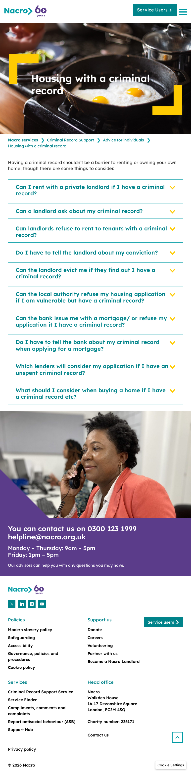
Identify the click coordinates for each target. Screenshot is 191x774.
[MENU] (184, 12)
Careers (95, 637)
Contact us (98, 734)
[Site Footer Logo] (26, 590)
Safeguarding (21, 637)
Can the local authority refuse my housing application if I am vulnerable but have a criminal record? (90, 297)
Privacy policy (22, 749)
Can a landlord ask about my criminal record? (79, 211)
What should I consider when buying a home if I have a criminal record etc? (91, 393)
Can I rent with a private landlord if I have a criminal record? (90, 190)
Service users (161, 622)
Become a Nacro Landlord (114, 661)
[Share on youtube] (42, 604)
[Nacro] (26, 11)
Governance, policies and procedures (33, 656)
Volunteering (100, 645)
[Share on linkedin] (22, 604)
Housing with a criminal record (37, 145)
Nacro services (23, 139)
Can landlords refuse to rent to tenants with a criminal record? (91, 231)
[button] (179, 735)
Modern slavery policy (30, 629)
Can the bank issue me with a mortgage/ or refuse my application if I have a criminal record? (91, 321)
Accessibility (20, 645)
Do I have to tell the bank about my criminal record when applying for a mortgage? (87, 345)
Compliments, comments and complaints (36, 710)
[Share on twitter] (11, 604)
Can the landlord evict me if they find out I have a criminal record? (85, 273)
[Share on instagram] (32, 604)
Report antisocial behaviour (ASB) (41, 721)
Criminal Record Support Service (40, 691)
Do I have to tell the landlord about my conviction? (87, 252)
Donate (95, 629)
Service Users (152, 10)
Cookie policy (21, 667)
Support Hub (20, 729)
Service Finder (22, 699)
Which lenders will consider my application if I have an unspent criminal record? (92, 369)
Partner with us (103, 653)
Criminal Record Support (70, 139)
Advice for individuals (123, 139)
